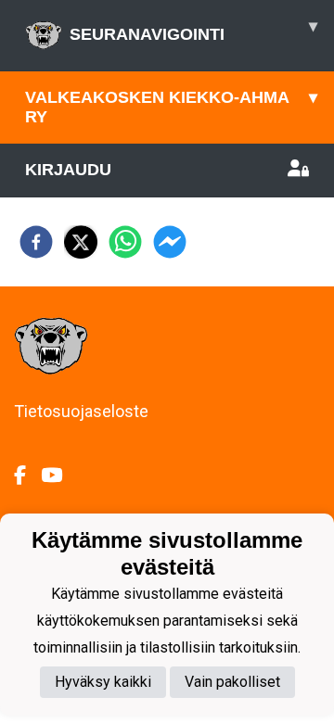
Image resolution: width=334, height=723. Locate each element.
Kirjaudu (68, 169)
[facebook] (36, 242)
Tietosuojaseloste (81, 411)
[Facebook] (27, 475)
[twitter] (80, 242)
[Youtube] (59, 475)
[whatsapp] (125, 242)
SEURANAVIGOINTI (193, 30)
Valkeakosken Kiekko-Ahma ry (171, 107)
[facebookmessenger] (169, 242)
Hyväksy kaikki (103, 682)
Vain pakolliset (232, 682)
